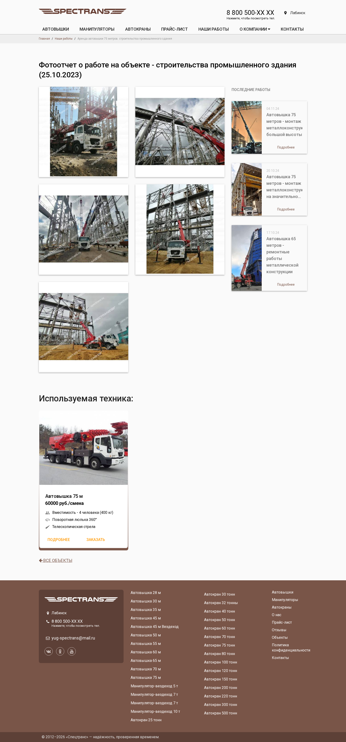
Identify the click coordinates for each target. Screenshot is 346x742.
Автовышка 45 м (146, 618)
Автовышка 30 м (146, 601)
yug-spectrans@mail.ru (73, 637)
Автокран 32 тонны (221, 603)
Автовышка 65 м (146, 660)
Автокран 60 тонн (219, 628)
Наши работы (213, 29)
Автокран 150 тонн (220, 679)
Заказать (95, 539)
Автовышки (282, 592)
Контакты (280, 657)
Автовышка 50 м (146, 635)
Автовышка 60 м (146, 652)
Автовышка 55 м (146, 643)
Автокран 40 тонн (219, 611)
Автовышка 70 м (146, 669)
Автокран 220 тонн (220, 696)
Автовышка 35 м (146, 609)
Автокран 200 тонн (220, 687)
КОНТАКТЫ (292, 29)
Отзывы (279, 630)
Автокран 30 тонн (219, 594)
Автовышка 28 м (146, 592)
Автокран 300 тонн (220, 704)
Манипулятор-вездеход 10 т (155, 711)
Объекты (280, 637)
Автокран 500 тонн (220, 713)
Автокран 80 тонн (219, 653)
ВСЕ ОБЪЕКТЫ (57, 560)
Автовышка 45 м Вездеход (155, 626)
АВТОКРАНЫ (138, 29)
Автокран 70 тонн (219, 637)
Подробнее (59, 539)
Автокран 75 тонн (219, 645)
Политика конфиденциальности (291, 647)
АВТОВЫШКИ (55, 29)
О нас (276, 615)
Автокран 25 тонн (146, 720)
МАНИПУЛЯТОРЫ (97, 29)
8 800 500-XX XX (250, 12)
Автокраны (282, 607)
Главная (44, 38)
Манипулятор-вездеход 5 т (154, 686)
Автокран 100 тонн (220, 662)
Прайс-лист (282, 622)
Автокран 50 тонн (219, 620)
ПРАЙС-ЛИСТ (174, 29)
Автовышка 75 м (64, 499)
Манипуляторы (285, 600)
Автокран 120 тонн (220, 670)
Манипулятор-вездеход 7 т (154, 694)
